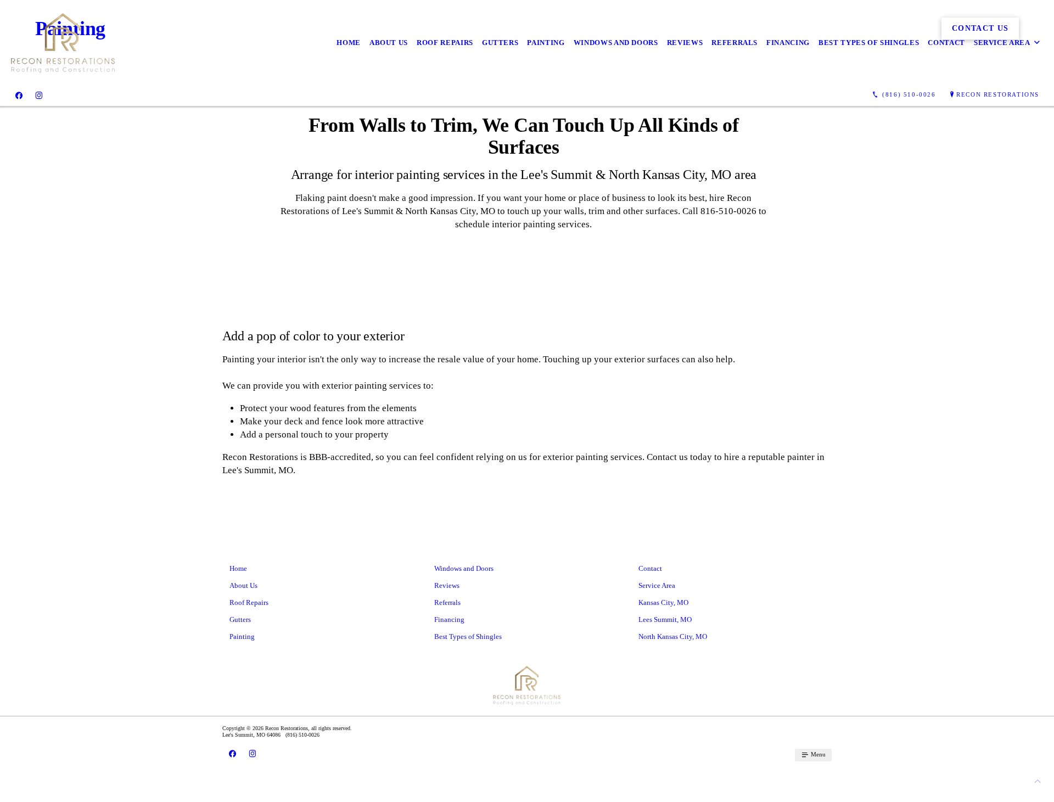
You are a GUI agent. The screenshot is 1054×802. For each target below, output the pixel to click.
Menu (817, 754)
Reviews (685, 42)
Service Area (1002, 42)
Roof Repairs (445, 42)
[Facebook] (19, 95)
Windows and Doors (616, 42)
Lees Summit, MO (665, 619)
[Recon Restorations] (63, 42)
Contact (946, 42)
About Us (388, 42)
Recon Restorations (997, 94)
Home (349, 42)
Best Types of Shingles (868, 42)
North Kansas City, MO (672, 636)
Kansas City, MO (663, 602)
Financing (788, 42)
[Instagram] (39, 95)
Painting (545, 42)
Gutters (500, 42)
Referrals (734, 42)
